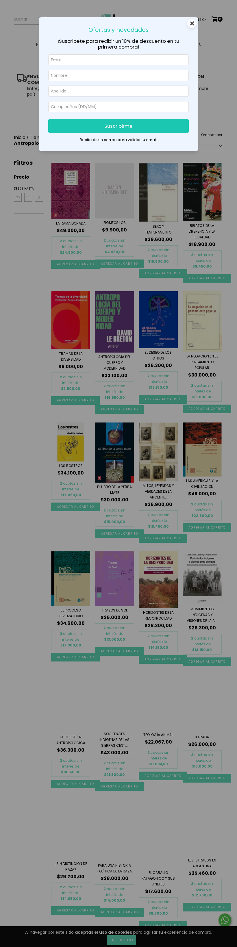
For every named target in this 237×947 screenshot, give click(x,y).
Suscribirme (118, 126)
